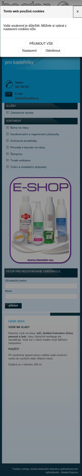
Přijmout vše (41, 43)
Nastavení (29, 50)
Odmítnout (53, 50)
